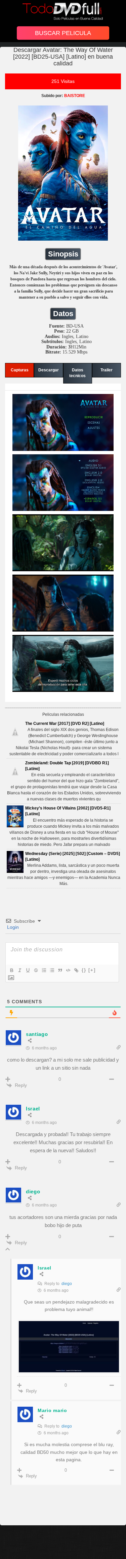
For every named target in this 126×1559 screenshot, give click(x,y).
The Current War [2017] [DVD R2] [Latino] (64, 723)
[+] (92, 970)
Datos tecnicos (77, 373)
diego (66, 1283)
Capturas (20, 370)
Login (12, 927)
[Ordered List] (44, 970)
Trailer (106, 370)
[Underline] (28, 970)
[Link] (76, 970)
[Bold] (11, 970)
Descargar (48, 370)
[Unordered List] (52, 970)
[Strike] (36, 970)
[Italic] (19, 970)
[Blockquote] (60, 970)
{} (84, 970)
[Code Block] (68, 970)
